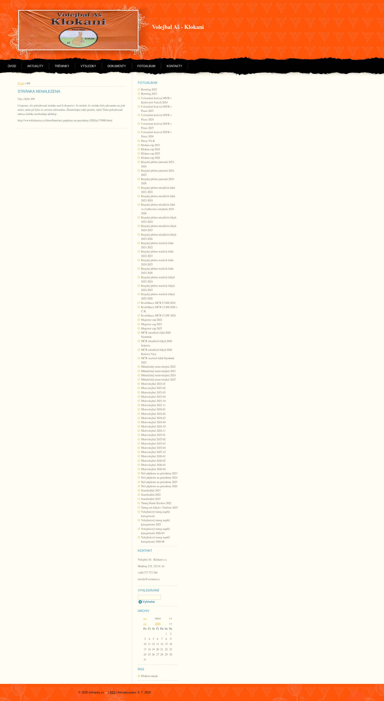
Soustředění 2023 (150, 490)
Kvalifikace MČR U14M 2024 (158, 303)
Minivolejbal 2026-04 (153, 469)
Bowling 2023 (149, 94)
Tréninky (62, 66)
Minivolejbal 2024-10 (153, 426)
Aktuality (35, 66)
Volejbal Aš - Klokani (178, 26)
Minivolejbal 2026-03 (153, 465)
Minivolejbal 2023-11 (153, 405)
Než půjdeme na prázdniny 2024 (159, 477)
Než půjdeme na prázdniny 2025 (159, 482)
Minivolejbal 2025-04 (153, 448)
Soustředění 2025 (150, 499)
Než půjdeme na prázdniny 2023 (159, 473)
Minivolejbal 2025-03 (153, 443)
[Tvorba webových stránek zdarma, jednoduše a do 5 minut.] (106, 693)
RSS (113, 692)
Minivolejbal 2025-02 (153, 439)
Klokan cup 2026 (150, 158)
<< (144, 618)
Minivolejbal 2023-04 (153, 397)
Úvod (12, 66)
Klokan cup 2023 (150, 145)
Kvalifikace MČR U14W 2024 (158, 315)
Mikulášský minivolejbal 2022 (158, 367)
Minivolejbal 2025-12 (153, 452)
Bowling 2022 (149, 89)
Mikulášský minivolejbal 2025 (158, 379)
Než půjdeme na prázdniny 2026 (159, 486)
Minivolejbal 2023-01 (153, 384)
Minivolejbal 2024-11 (153, 431)
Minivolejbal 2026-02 (153, 461)
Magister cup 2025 (151, 328)
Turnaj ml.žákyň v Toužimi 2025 (159, 507)
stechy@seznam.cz (149, 579)
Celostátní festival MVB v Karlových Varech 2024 (156, 100)
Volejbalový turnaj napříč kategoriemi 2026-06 (155, 539)
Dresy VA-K (148, 141)
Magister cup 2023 (151, 324)
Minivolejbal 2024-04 (153, 422)
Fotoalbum (146, 66)
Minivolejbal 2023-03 (153, 392)
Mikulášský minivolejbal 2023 (158, 371)
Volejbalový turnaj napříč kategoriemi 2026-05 (155, 531)
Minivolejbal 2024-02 (153, 414)
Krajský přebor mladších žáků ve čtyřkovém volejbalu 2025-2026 (158, 208)
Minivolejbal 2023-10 (153, 401)
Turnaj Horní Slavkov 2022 (156, 503)
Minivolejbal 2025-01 (153, 435)
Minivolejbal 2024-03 (153, 418)
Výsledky (88, 66)
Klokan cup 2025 (150, 153)
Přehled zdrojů (149, 676)
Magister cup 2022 (151, 320)
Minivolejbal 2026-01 (153, 456)
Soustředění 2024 (150, 495)
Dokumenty (117, 66)
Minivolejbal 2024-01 (153, 409)
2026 (157, 623)
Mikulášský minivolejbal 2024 (158, 375)
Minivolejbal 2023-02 (153, 388)
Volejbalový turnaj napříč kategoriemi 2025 (155, 522)
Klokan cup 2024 (150, 149)
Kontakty (174, 66)
